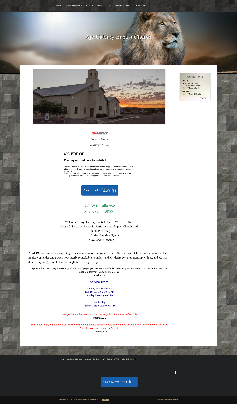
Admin (106, 400)
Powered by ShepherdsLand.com (168, 399)
